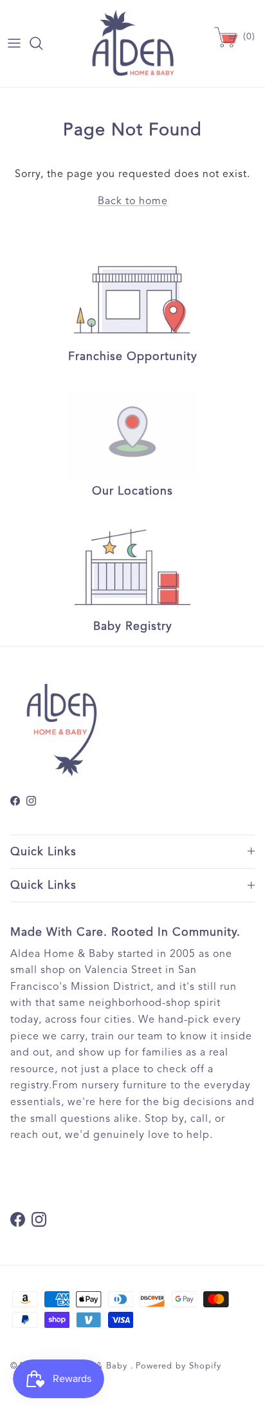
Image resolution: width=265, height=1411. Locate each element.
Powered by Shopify (178, 1366)
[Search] (42, 43)
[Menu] (14, 43)
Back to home (133, 200)
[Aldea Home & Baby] (132, 43)
